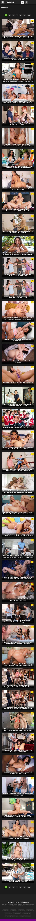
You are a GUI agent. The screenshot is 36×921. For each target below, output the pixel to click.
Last (29, 15)
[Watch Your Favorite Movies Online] (10, 2)
